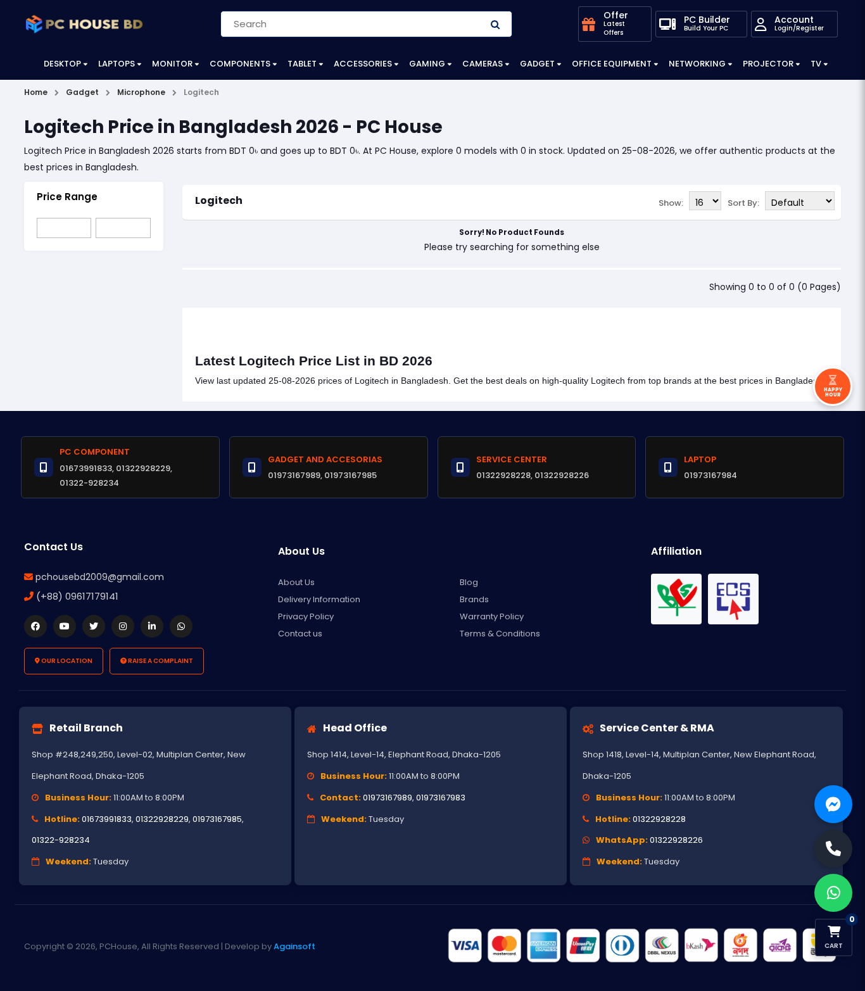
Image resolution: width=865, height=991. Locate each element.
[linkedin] (152, 626)
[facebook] (35, 626)
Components (240, 64)
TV (816, 64)
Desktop (62, 64)
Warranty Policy (492, 616)
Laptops (116, 64)
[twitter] (93, 626)
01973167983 (440, 798)
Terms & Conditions (500, 634)
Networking (697, 64)
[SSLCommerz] (641, 945)
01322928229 (162, 819)
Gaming (427, 64)
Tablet (302, 64)
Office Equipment (612, 64)
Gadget (537, 64)
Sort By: (743, 203)
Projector (768, 64)
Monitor (172, 64)
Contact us (300, 634)
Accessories (363, 64)
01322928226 (676, 840)
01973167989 (387, 798)
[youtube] (64, 626)
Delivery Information (319, 599)
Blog (469, 582)
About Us (296, 582)
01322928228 (659, 819)
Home (35, 92)
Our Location (66, 661)
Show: (671, 203)
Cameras (482, 64)
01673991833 (107, 819)
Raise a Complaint (160, 661)
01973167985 (217, 819)
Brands (474, 599)
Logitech (219, 200)
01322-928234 (61, 840)
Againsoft (294, 946)
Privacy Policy (306, 616)
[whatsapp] (181, 626)
